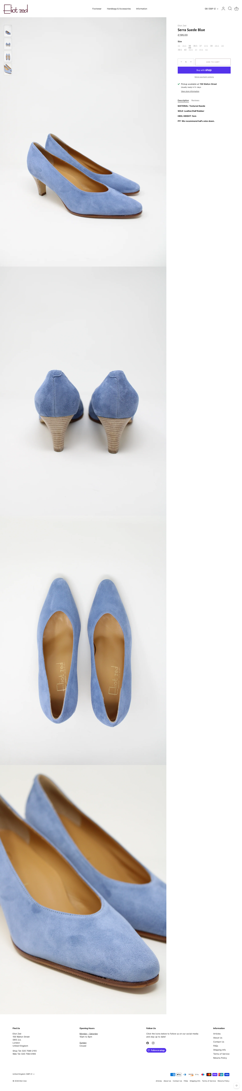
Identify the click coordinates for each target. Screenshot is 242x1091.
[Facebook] (147, 1042)
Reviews (195, 100)
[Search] (230, 8)
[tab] (184, 100)
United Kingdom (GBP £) (22, 1074)
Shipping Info (219, 1050)
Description (183, 100)
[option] (8, 31)
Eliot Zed (182, 25)
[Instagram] (153, 1042)
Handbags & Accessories (119, 8)
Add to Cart (213, 62)
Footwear (96, 8)
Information (141, 8)
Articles (217, 1033)
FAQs (215, 1046)
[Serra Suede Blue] (8, 31)
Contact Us (218, 1041)
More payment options (204, 77)
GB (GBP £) (210, 8)
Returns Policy (220, 1058)
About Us (217, 1037)
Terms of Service (221, 1054)
